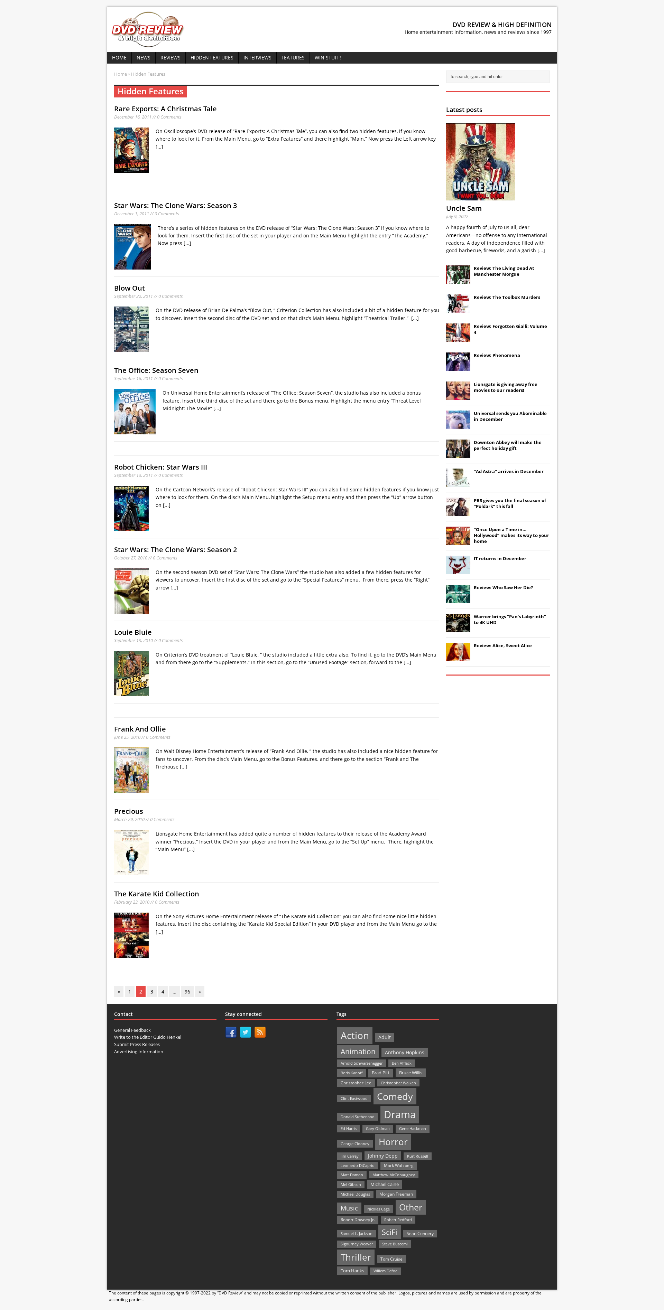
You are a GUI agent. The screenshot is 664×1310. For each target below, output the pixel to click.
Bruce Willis (410, 1072)
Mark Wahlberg (399, 1165)
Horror (393, 1141)
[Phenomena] (458, 367)
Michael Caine (384, 1184)
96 (187, 991)
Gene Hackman (412, 1128)
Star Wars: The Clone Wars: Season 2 (175, 549)
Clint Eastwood (354, 1098)
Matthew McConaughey (393, 1174)
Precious (128, 811)
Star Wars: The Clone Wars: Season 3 (175, 205)
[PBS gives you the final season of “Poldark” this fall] (458, 512)
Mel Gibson (351, 1184)
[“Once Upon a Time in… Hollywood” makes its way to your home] (458, 541)
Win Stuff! (328, 57)
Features (293, 57)
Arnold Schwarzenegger (361, 1063)
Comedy (395, 1096)
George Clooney (355, 1143)
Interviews (257, 57)
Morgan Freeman (396, 1194)
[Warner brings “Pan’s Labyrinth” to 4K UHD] (458, 628)
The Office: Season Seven (156, 370)
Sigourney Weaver (357, 1244)
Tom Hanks (352, 1270)
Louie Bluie (133, 632)
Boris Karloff (351, 1072)
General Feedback (132, 1030)
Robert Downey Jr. (358, 1219)
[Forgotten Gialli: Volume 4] (458, 338)
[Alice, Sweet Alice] (458, 657)
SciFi (389, 1232)
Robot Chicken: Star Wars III (160, 467)
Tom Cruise (391, 1259)
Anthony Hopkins (404, 1052)
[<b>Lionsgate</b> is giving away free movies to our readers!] (458, 396)
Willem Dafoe (385, 1271)
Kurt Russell (417, 1156)
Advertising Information (138, 1051)
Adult (384, 1037)
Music (349, 1208)
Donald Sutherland (358, 1116)
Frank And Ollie (140, 729)
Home (119, 57)
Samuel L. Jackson (356, 1233)
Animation (358, 1051)
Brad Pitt (381, 1073)
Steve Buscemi (395, 1243)
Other (410, 1207)
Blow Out (129, 288)
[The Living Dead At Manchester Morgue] (458, 280)
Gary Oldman (378, 1128)
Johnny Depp (383, 1155)
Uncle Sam (464, 208)
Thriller (356, 1257)
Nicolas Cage (378, 1209)
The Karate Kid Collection (156, 893)
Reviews (170, 57)
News (143, 57)
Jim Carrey (350, 1156)
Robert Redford (398, 1219)
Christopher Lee (356, 1082)
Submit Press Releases (137, 1044)
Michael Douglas (355, 1194)
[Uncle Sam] (480, 196)
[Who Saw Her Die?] (458, 599)
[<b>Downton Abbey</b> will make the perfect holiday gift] (458, 454)
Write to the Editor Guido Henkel (147, 1037)
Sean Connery (420, 1233)
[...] (159, 146)
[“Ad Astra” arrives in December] (458, 483)
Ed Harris (349, 1128)
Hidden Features (212, 57)
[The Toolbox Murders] (458, 309)
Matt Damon (352, 1174)
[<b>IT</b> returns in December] (458, 570)
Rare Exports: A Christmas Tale (165, 108)
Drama (400, 1114)
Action (355, 1035)
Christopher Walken (398, 1082)
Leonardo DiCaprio (358, 1165)
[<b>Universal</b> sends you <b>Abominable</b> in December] (458, 425)
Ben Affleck (402, 1063)
